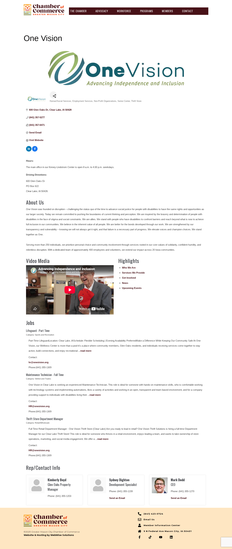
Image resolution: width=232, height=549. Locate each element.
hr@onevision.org (38, 362)
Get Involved (129, 277)
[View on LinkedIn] (29, 150)
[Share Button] (53, 94)
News (125, 283)
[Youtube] (160, 537)
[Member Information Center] (139, 525)
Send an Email (117, 498)
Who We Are (129, 267)
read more (85, 350)
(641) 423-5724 (153, 513)
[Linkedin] (171, 537)
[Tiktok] (150, 537)
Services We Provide (133, 272)
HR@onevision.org (39, 406)
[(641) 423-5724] (139, 513)
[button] (78, 11)
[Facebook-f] (139, 537)
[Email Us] (139, 519)
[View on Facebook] (35, 150)
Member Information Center (162, 525)
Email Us (149, 519)
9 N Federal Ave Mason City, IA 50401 (168, 531)
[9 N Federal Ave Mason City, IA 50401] (139, 531)
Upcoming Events (132, 288)
